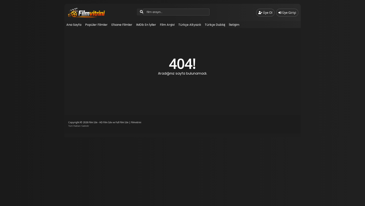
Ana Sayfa (73, 25)
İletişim (234, 25)
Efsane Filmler (121, 25)
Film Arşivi (167, 25)
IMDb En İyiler (146, 25)
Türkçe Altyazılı (189, 25)
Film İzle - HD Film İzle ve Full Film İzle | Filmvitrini (115, 122)
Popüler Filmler (96, 25)
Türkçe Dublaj (215, 25)
